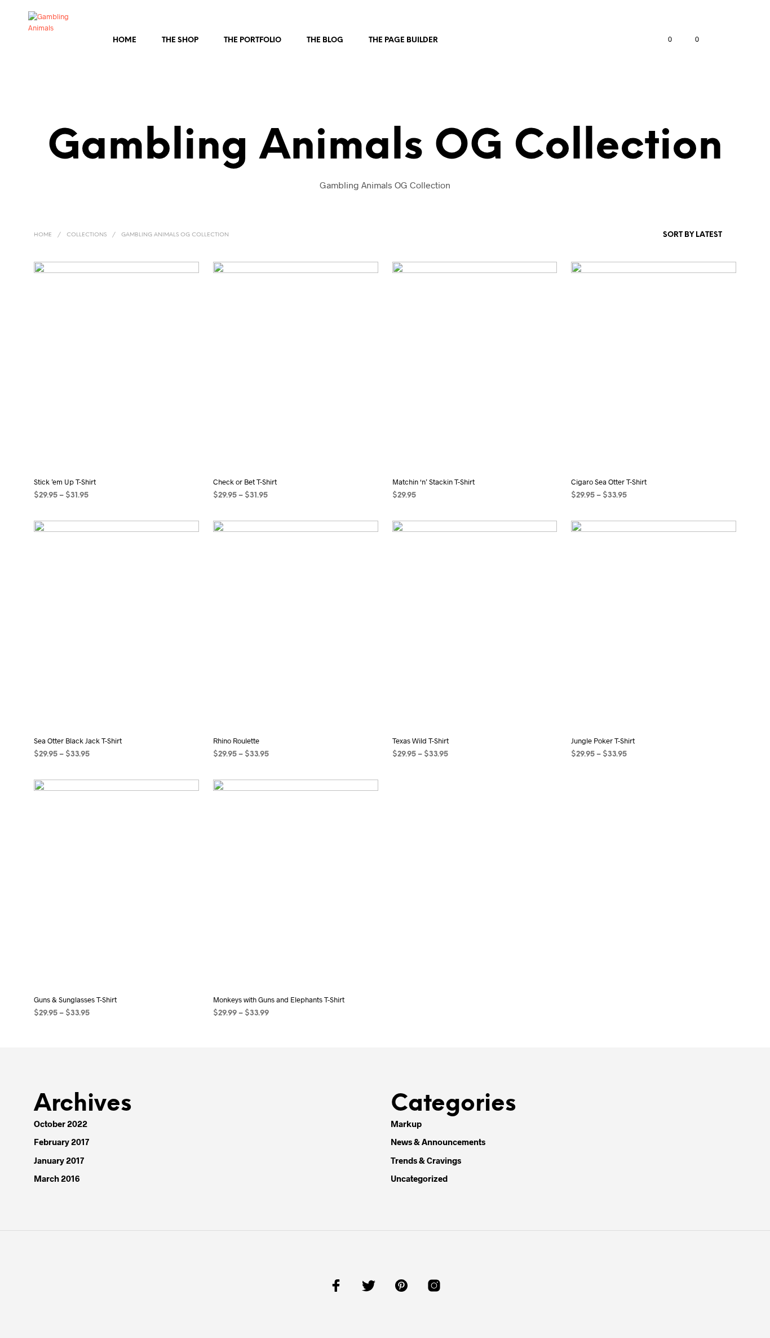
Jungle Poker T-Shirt (603, 740)
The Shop (180, 40)
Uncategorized (419, 1178)
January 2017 (59, 1160)
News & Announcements (438, 1142)
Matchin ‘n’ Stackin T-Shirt (433, 481)
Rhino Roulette (236, 740)
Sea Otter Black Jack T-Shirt (78, 740)
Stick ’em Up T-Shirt (65, 481)
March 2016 (56, 1178)
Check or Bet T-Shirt (245, 481)
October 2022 (60, 1124)
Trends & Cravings (426, 1160)
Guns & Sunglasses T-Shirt (75, 999)
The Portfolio (252, 40)
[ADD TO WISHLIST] (126, 450)
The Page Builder (403, 40)
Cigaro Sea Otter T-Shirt (609, 481)
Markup (406, 1124)
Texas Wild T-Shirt (420, 740)
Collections (87, 235)
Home (124, 40)
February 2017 (61, 1142)
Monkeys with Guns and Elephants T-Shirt (278, 999)
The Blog (325, 40)
